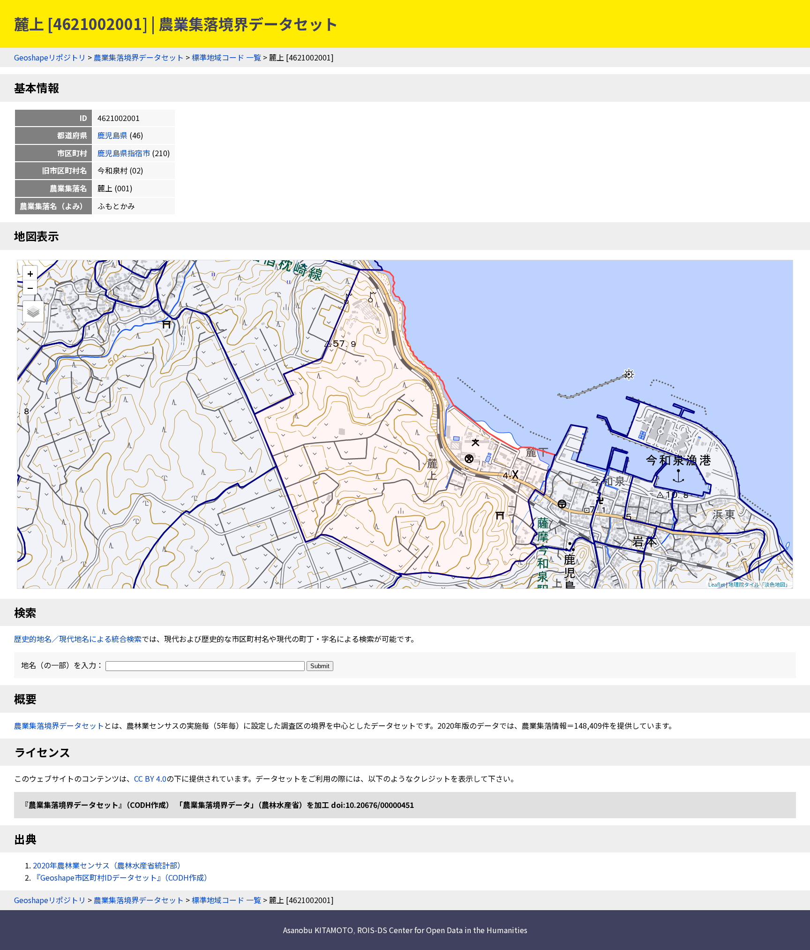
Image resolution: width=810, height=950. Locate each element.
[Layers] (33, 311)
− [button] (30, 287)
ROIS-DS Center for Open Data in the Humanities (442, 929)
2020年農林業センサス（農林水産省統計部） (109, 865)
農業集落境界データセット (139, 57)
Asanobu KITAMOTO (318, 929)
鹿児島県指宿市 (124, 152)
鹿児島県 (113, 135)
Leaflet (716, 584)
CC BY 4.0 (150, 778)
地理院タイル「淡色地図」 (759, 584)
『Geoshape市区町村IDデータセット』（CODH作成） (122, 877)
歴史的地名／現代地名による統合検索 (78, 638)
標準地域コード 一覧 (226, 57)
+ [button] (30, 273)
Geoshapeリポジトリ (50, 57)
